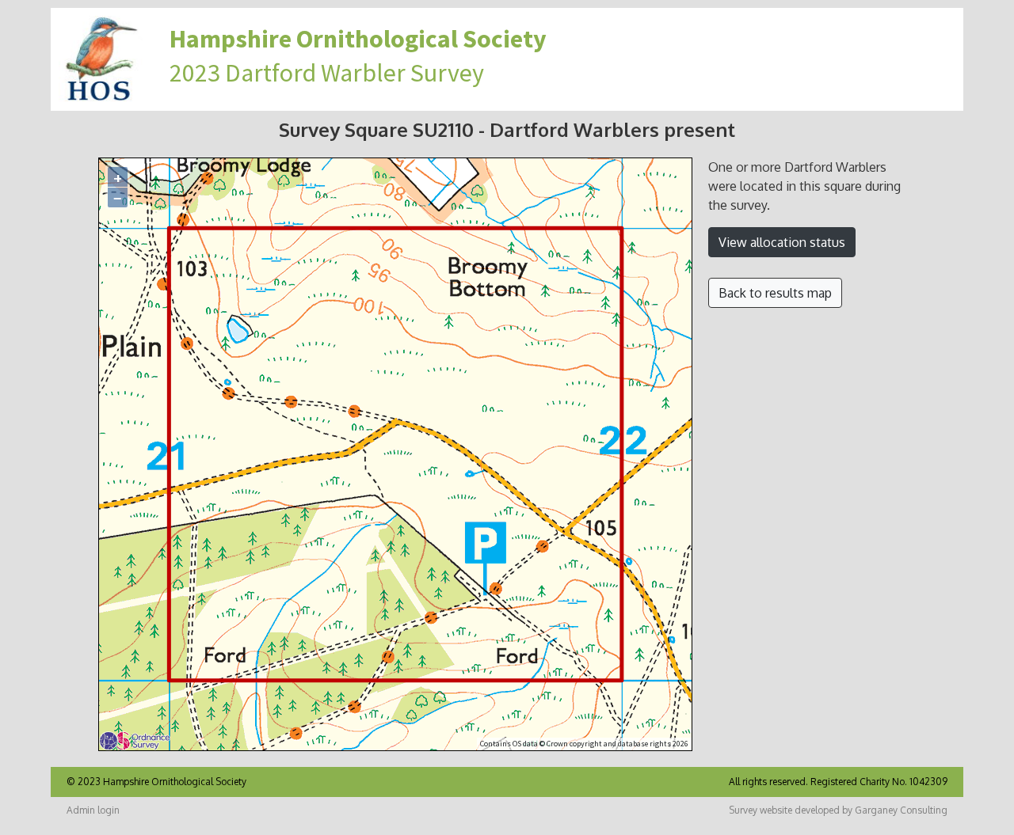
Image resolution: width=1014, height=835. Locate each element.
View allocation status (782, 242)
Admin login (93, 810)
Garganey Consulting (901, 810)
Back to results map (775, 293)
